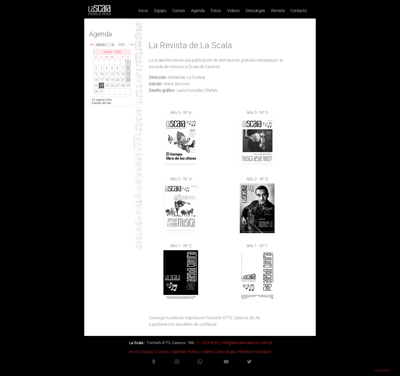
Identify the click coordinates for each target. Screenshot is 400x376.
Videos (233, 10)
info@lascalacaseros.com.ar (246, 342)
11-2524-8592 (207, 343)
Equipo (160, 10)
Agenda (198, 10)
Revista (277, 10)
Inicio (143, 10)
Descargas (255, 10)
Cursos (178, 10)
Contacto (299, 10)
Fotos (216, 10)
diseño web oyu (383, 370)
